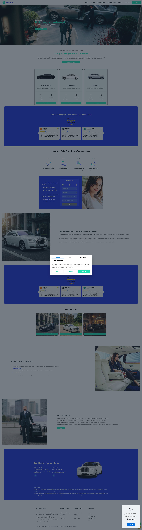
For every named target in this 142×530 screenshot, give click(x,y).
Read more (130, 522)
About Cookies (83, 257)
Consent (58, 257)
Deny (57, 271)
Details (70, 257)
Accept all (131, 524)
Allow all (84, 271)
